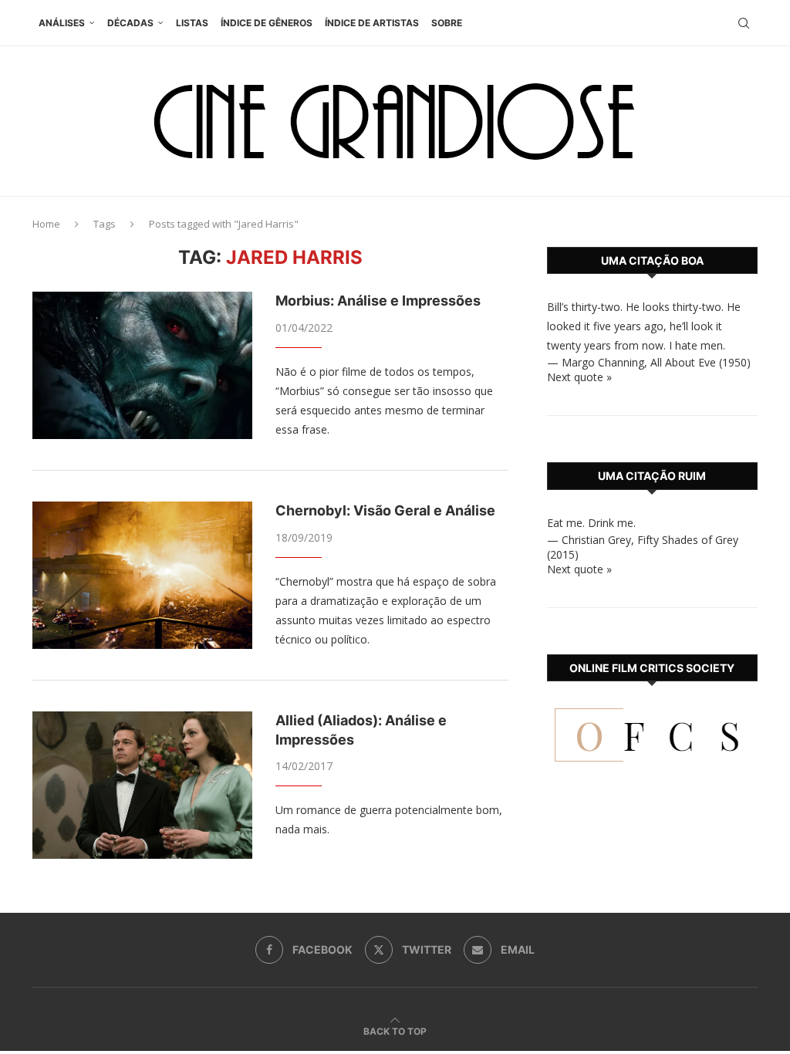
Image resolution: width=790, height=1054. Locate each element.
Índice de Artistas (372, 23)
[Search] (743, 23)
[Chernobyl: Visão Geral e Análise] (142, 575)
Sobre (446, 23)
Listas (192, 23)
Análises (62, 23)
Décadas (130, 23)
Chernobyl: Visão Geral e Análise (385, 510)
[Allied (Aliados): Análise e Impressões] (142, 784)
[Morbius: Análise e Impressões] (142, 365)
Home (46, 224)
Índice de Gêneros (266, 23)
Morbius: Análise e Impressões (378, 300)
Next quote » (579, 377)
